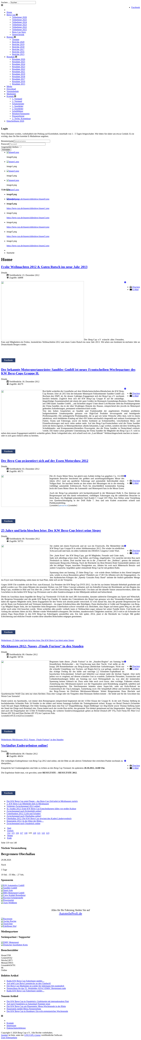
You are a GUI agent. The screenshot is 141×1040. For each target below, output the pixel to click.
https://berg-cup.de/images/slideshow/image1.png (28, 208)
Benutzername (7, 141)
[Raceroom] (6, 919)
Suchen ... (5, 2)
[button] (125, 282)
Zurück (10, 830)
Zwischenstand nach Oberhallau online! (24, 816)
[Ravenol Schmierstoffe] (12, 898)
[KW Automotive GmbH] (12, 885)
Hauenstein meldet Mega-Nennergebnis (24, 1009)
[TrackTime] (7, 923)
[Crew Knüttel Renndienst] (13, 895)
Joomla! (4, 1035)
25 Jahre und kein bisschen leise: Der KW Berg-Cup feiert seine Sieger (51, 530)
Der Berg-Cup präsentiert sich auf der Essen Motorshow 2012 (44, 460)
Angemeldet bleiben (10, 147)
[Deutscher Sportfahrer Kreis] (14, 945)
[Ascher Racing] (8, 921)
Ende (9, 838)
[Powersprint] (7, 900)
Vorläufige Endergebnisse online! (24, 745)
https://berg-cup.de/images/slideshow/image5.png (28, 236)
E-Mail (135, 289)
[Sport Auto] (7, 890)
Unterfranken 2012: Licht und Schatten (24, 813)
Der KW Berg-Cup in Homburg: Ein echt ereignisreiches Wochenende (37, 1011)
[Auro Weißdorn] (9, 902)
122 (43, 833)
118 (25, 833)
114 (8, 833)
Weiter (10, 835)
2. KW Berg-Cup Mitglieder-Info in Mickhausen (28, 804)
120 (34, 833)
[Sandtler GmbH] (9, 888)
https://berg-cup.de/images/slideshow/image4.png (28, 227)
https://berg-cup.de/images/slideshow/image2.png (28, 245)
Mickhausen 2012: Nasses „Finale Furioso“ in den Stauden (42, 646)
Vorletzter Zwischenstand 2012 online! (23, 806)
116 (17, 833)
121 (38, 833)
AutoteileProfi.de (70, 913)
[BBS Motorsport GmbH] (12, 893)
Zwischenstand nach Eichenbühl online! (24, 811)
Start (9, 828)
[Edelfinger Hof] (8, 926)
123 (47, 833)
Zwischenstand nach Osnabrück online (23, 823)
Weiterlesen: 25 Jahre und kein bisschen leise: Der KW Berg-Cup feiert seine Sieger (37, 640)
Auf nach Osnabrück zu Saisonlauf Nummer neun (28, 1004)
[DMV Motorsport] (10, 942)
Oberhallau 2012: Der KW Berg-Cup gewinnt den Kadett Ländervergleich (39, 818)
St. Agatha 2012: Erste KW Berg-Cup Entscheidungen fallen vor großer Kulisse (41, 808)
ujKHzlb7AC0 (63, 505)
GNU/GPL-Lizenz (32, 1035)
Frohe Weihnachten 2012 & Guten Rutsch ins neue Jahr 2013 (44, 267)
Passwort (5, 144)
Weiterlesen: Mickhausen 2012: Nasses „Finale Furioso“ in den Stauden (32, 739)
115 (13, 833)
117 (21, 833)
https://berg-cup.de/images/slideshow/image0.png (28, 199)
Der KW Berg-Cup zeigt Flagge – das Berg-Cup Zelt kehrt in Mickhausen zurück (42, 801)
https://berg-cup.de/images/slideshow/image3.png (28, 217)
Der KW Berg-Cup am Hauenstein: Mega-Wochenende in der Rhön (36, 1006)
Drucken (136, 287)
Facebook (135, 7)
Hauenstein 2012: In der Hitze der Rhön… (25, 821)
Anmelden (6, 150)
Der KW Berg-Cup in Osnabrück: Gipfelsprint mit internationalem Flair (38, 1001)
